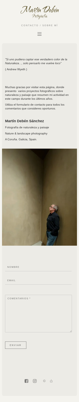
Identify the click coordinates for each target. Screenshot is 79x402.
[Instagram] (35, 381)
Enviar (15, 345)
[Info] (44, 381)
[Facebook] (26, 381)
